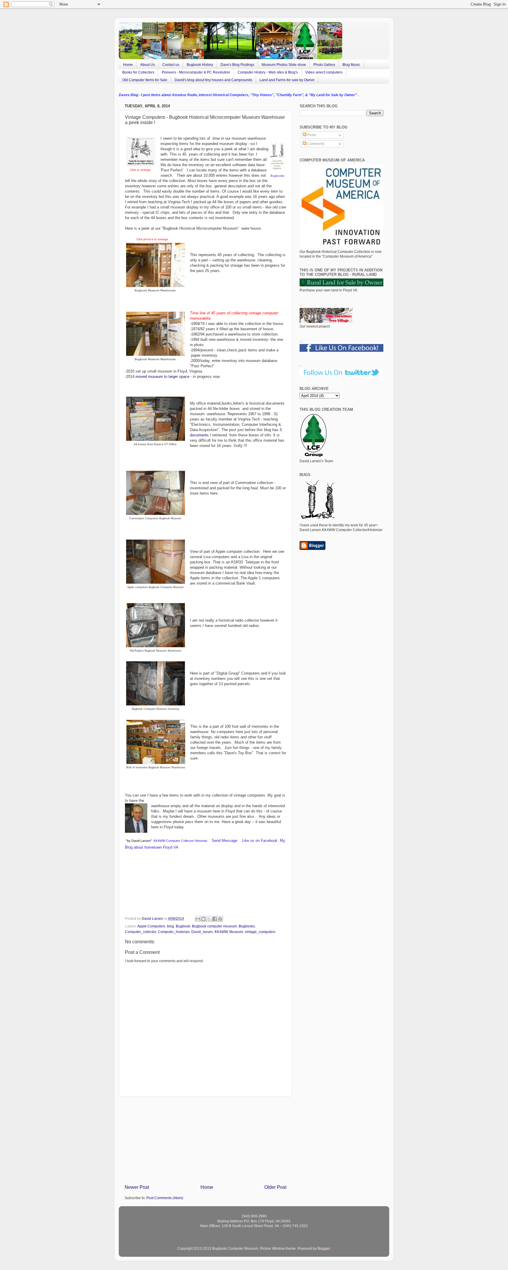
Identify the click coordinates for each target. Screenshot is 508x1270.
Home (128, 65)
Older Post (275, 1187)
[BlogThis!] (203, 919)
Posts (311, 135)
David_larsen (202, 932)
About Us (147, 65)
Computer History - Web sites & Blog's (268, 72)
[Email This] (198, 919)
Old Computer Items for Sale (144, 80)
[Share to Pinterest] (220, 919)
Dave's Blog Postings (237, 65)
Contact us (170, 65)
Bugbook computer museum (214, 926)
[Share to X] (209, 919)
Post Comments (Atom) (164, 1198)
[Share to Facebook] (215, 919)
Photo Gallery (324, 65)
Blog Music (351, 65)
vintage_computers (260, 932)
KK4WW (159, 840)
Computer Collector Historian (186, 840)
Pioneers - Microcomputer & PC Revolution (196, 72)
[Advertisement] (205, 1140)
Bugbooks (277, 175)
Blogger (323, 1248)
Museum (236, 932)
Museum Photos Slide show (284, 65)
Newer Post (137, 1187)
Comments (315, 144)
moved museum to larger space (161, 376)
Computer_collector (140, 932)
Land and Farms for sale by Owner (287, 80)
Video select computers (323, 72)
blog (170, 926)
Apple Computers (151, 926)
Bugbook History (200, 65)
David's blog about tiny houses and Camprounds (213, 80)
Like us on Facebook (259, 840)
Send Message (225, 840)
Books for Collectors (138, 72)
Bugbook (183, 926)
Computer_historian (174, 932)
